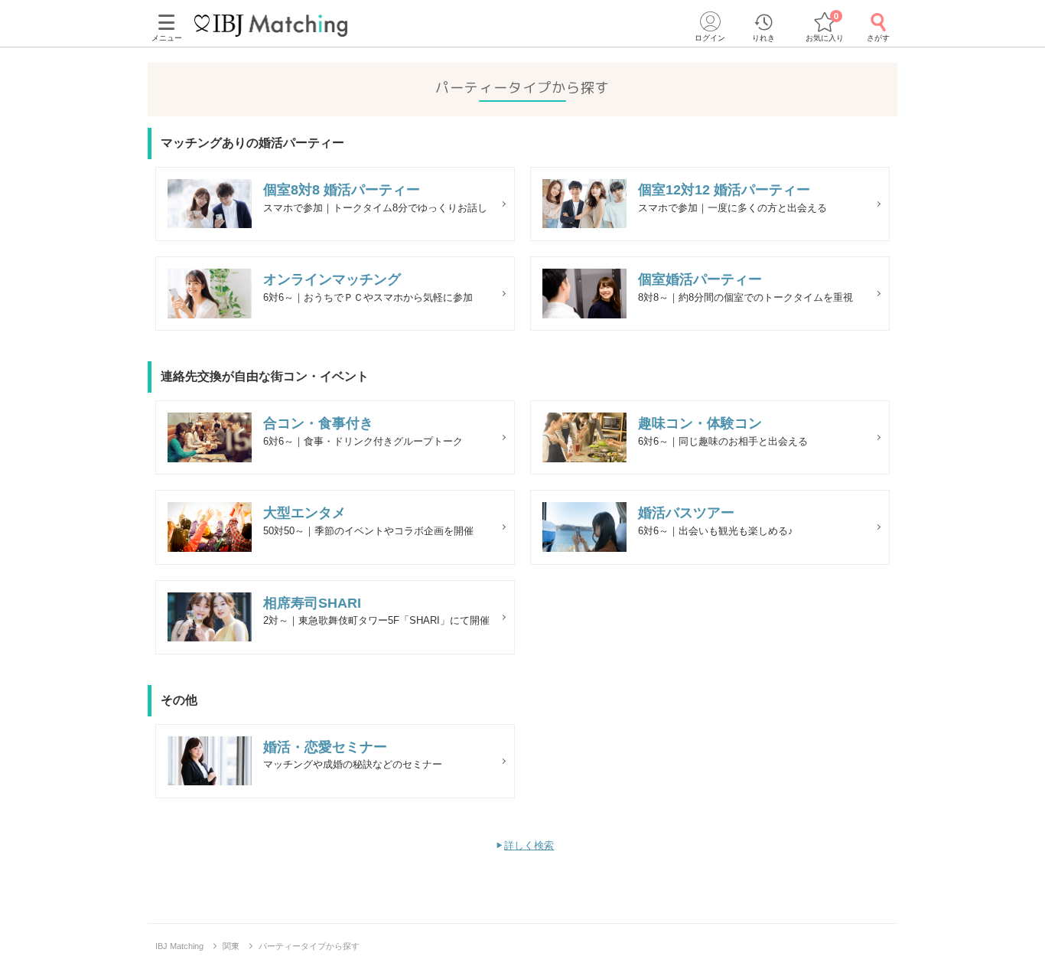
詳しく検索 (529, 845)
